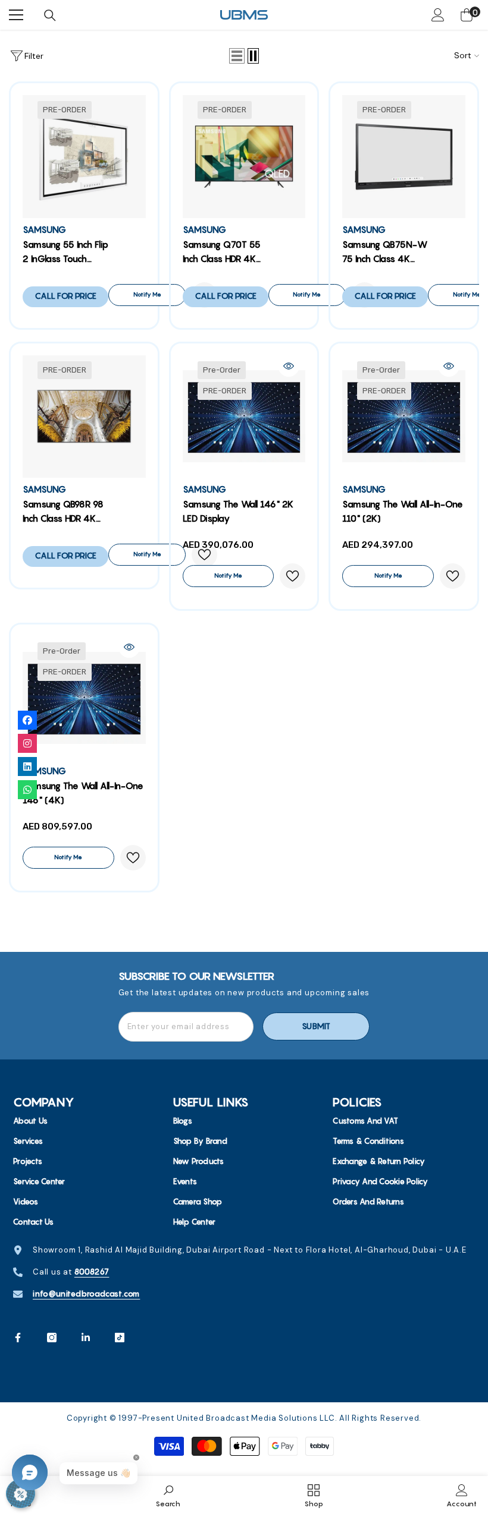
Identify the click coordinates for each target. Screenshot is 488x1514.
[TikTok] (119, 1337)
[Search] (50, 15)
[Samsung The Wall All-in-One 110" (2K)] (403, 416)
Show (21, 1493)
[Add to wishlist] (292, 576)
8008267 (92, 1271)
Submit (316, 1026)
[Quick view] (288, 366)
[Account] (438, 14)
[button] (237, 56)
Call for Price (65, 296)
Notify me (147, 294)
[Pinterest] (85, 1337)
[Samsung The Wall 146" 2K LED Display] (244, 416)
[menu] (16, 15)
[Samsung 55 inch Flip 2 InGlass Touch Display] (84, 156)
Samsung (44, 229)
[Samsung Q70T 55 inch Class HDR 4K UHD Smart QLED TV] (244, 156)
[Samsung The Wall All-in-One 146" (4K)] (84, 697)
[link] (168, 1495)
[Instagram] (51, 1337)
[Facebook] (17, 1337)
